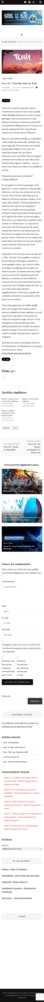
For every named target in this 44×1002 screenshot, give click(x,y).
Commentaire (8, 581)
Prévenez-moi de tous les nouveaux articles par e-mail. (23, 668)
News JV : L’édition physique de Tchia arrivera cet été (8, 413)
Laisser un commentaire (10, 90)
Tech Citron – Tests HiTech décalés (17, 898)
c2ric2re (7, 87)
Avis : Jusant (22, 829)
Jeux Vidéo (8, 78)
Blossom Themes (22, 995)
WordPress (22, 998)
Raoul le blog (18, 993)
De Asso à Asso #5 (11, 757)
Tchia (15, 428)
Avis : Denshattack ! (11, 742)
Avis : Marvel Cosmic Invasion (15, 762)
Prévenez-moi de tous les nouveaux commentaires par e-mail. (8, 668)
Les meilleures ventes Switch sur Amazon (18, 723)
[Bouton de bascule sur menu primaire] (22, 35)
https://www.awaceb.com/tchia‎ (16, 353)
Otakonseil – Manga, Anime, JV (15, 882)
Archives (5, 845)
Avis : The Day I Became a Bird (16, 752)
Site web (6, 629)
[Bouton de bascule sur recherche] (40, 2)
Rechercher (6, 696)
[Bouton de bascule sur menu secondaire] (3, 2)
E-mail (5, 618)
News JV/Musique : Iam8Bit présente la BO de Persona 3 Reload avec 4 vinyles (22, 518)
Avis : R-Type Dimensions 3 (14, 747)
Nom (4, 606)
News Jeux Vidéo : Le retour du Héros (19, 491)
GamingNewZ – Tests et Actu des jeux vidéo (20, 876)
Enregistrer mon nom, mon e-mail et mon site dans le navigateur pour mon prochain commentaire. (21, 648)
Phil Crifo (6, 428)
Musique (17, 514)
